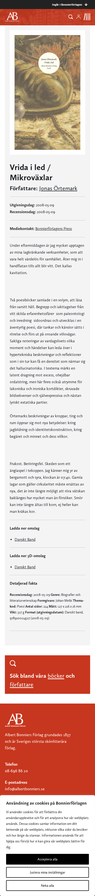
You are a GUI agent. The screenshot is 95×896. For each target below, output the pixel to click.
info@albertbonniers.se (25, 788)
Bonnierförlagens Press (53, 228)
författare (21, 684)
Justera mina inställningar (47, 872)
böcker (56, 675)
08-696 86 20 (16, 770)
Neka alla (47, 885)
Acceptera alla (47, 859)
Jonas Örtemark (58, 188)
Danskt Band (25, 539)
